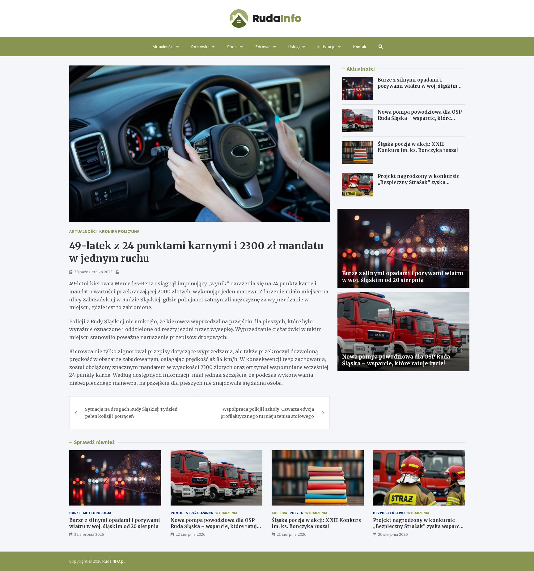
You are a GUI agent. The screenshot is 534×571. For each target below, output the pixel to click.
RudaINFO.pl (113, 561)
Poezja (296, 512)
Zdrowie (263, 46)
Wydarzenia (226, 512)
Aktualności (163, 46)
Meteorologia (97, 512)
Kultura (279, 512)
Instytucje (326, 46)
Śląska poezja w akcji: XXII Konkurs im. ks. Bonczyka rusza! (418, 147)
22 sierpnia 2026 (89, 534)
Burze (75, 512)
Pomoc (177, 512)
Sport (232, 46)
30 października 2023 (93, 272)
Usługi (294, 46)
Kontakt (360, 46)
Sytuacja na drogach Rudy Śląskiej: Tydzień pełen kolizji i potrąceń (131, 412)
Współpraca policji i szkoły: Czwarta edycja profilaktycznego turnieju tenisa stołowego (267, 412)
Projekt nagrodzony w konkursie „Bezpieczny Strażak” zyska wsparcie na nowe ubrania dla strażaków (419, 185)
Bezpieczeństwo (389, 512)
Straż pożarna (199, 512)
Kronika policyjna (119, 231)
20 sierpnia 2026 (393, 534)
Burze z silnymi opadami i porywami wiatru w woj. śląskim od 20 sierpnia (417, 86)
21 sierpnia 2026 (291, 534)
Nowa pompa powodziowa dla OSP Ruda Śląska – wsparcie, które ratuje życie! (420, 118)
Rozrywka (200, 46)
